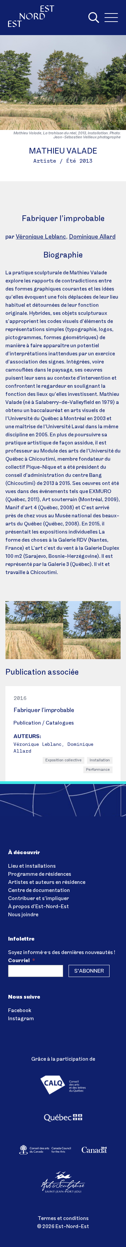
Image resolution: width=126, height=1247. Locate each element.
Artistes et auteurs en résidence (46, 882)
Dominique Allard (92, 237)
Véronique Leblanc (41, 237)
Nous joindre (23, 915)
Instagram (21, 1019)
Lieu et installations (32, 866)
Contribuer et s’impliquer (38, 898)
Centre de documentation (39, 890)
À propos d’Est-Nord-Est (38, 907)
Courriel (21, 961)
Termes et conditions (63, 1218)
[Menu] (111, 17)
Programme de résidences (39, 874)
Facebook (19, 1010)
